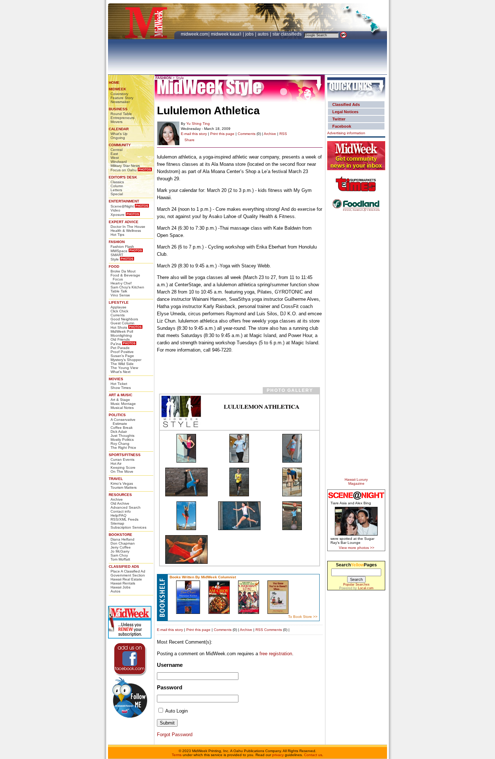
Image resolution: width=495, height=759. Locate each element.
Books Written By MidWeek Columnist (203, 577)
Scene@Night (122, 206)
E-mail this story (194, 134)
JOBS (250, 34)
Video (115, 210)
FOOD (114, 266)
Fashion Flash (122, 247)
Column (117, 186)
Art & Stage (120, 400)
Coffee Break (122, 428)
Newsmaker (120, 102)
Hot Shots (119, 327)
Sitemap (117, 523)
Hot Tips (117, 235)
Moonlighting (121, 335)
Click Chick (119, 311)
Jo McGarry (120, 551)
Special (117, 194)
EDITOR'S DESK (123, 177)
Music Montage (123, 404)
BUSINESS (118, 109)
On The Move (122, 471)
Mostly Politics (122, 440)
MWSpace (119, 251)
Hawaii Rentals (123, 583)
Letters (116, 190)
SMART (117, 255)
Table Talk (119, 291)
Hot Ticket (119, 384)
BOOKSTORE (120, 535)
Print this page (222, 134)
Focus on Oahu (124, 170)
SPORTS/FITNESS (125, 455)
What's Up (119, 134)
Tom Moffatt (120, 559)
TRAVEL (116, 479)
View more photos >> (356, 548)
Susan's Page (122, 356)
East (114, 154)
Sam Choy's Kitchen (127, 287)
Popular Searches (356, 584)
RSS (283, 134)
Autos (115, 591)
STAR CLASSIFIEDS (288, 34)
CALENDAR (119, 129)
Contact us (313, 755)
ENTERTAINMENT (124, 201)
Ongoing (118, 138)
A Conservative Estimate (123, 422)
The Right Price (123, 448)
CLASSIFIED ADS (124, 567)
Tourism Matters (124, 487)
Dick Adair (119, 432)
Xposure (118, 215)
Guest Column (122, 323)
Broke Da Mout (123, 271)
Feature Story (122, 98)
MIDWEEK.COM (194, 34)
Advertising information (346, 133)
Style (115, 259)
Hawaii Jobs (120, 587)
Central (116, 150)
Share (189, 140)
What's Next (120, 372)
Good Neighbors (124, 319)
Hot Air (116, 463)
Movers (116, 122)
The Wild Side (122, 364)
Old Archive (120, 503)
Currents (118, 315)
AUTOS (264, 34)
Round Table (121, 114)
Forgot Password (174, 734)
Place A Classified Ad (128, 571)
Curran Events (122, 459)
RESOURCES (120, 495)
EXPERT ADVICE (123, 222)
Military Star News (125, 166)
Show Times (121, 388)
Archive (117, 499)
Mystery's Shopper (126, 360)
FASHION (117, 242)
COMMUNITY (120, 145)
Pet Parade (120, 348)
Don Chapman (123, 543)
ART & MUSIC (120, 395)
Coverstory (119, 94)
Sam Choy (119, 555)
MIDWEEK (117, 89)
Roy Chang (120, 444)
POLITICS (117, 415)
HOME (114, 83)
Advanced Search (126, 507)
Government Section (128, 575)
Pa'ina (116, 344)
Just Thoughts (122, 436)
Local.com (366, 588)
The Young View (124, 368)
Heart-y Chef (121, 283)
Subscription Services (128, 527)
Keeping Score (123, 467)
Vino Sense (120, 295)
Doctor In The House (128, 227)
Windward (119, 162)
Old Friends (120, 339)
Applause (118, 307)
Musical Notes (122, 408)
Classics (117, 182)
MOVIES (116, 379)
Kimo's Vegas (122, 483)
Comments (246, 134)
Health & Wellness (126, 231)
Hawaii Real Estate (126, 579)
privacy (278, 755)
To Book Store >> (302, 617)
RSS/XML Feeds (124, 519)
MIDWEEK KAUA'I (226, 34)
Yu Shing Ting (198, 124)
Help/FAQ (118, 515)
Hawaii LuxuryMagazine (356, 481)
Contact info (121, 511)
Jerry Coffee (121, 547)
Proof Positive (122, 352)
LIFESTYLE (119, 302)
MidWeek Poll (122, 331)
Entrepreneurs (122, 118)
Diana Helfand (122, 539)
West (115, 158)
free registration (275, 653)
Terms (177, 755)
